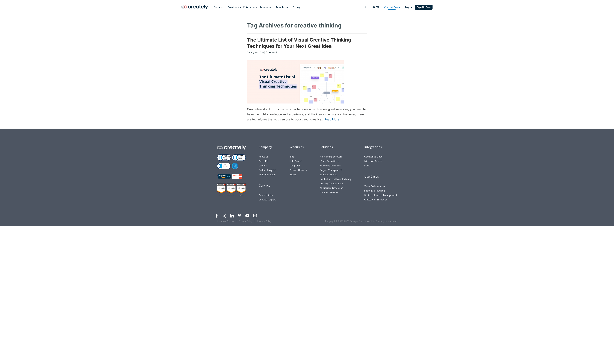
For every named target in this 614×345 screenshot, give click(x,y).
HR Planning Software (331, 156)
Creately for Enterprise (375, 199)
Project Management (331, 170)
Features (218, 7)
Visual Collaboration (374, 186)
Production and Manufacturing (335, 178)
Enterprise (249, 7)
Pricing (296, 7)
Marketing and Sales (330, 165)
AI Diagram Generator (331, 187)
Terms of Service (226, 220)
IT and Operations (329, 161)
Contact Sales (392, 7)
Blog (291, 156)
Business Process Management (380, 195)
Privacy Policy (246, 220)
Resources (265, 7)
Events (292, 174)
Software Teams (328, 174)
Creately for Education (331, 183)
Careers (263, 165)
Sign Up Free (424, 7)
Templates (282, 7)
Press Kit (263, 161)
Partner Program (267, 170)
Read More (331, 119)
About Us (263, 156)
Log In (408, 7)
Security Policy (264, 220)
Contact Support (267, 199)
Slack (367, 165)
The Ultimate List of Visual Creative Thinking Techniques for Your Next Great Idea (299, 43)
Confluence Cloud (373, 156)
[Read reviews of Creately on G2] (237, 176)
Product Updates (298, 170)
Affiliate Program (267, 174)
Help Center (295, 161)
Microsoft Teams (373, 161)
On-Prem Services (329, 192)
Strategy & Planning (374, 190)
